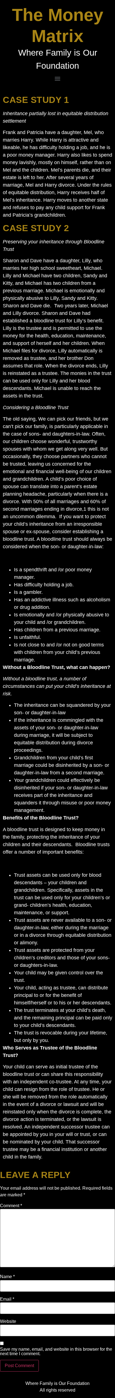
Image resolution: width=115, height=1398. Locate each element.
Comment (11, 1206)
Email (7, 1299)
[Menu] (57, 79)
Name (7, 1276)
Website (8, 1321)
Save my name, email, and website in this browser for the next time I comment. (56, 1351)
